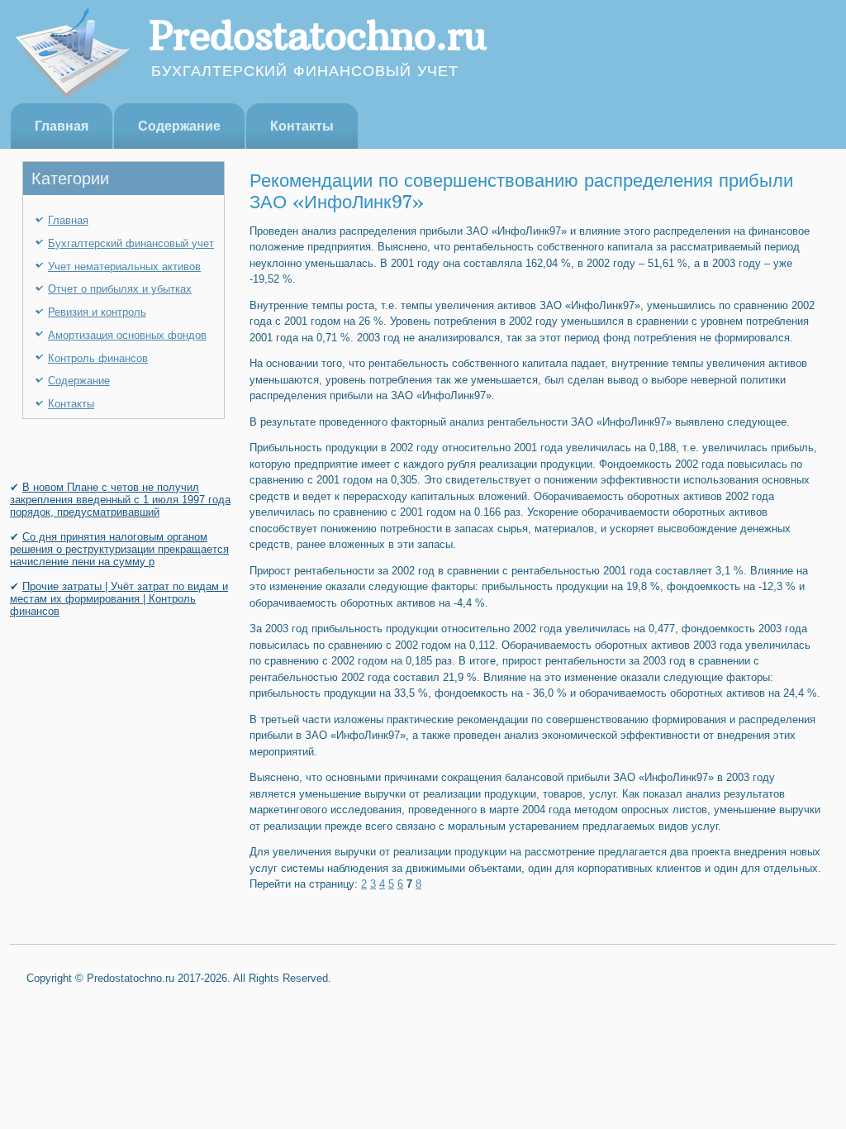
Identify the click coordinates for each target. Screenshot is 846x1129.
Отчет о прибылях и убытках (120, 289)
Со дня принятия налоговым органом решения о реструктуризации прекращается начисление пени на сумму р (119, 549)
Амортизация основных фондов (127, 335)
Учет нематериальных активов (124, 266)
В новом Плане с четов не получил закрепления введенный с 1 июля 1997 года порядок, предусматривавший (120, 499)
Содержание (179, 126)
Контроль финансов (98, 358)
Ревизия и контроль (97, 312)
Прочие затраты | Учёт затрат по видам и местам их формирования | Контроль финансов (119, 598)
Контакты (302, 126)
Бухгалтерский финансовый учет (131, 243)
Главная (61, 126)
